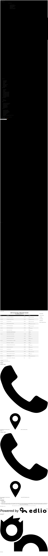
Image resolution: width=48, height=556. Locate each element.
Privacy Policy (2, 514)
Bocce (3, 99)
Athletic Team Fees (5, 105)
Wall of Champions (5, 113)
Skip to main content (2, 0)
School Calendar (3, 501)
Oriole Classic (4, 114)
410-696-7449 (3, 497)
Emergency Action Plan (12, 8)
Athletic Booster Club (12, 6)
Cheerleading (4, 89)
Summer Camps (5, 107)
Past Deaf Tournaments (5, 112)
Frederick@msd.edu (7, 429)
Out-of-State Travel (5, 106)
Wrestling (4, 91)
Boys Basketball (5, 80)
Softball (4, 83)
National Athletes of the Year (6, 111)
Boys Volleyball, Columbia (6, 94)
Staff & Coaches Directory (13, 5)
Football (4, 90)
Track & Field (4, 100)
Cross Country (4, 82)
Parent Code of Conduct (5, 104)
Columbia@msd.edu (7, 497)
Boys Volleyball (5, 85)
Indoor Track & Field (5, 84)
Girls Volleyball (5, 86)
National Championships (6, 110)
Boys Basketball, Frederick (6, 92)
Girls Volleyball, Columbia (6, 95)
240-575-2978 (3, 429)
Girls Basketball (5, 81)
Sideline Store (11, 7)
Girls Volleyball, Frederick (6, 96)
